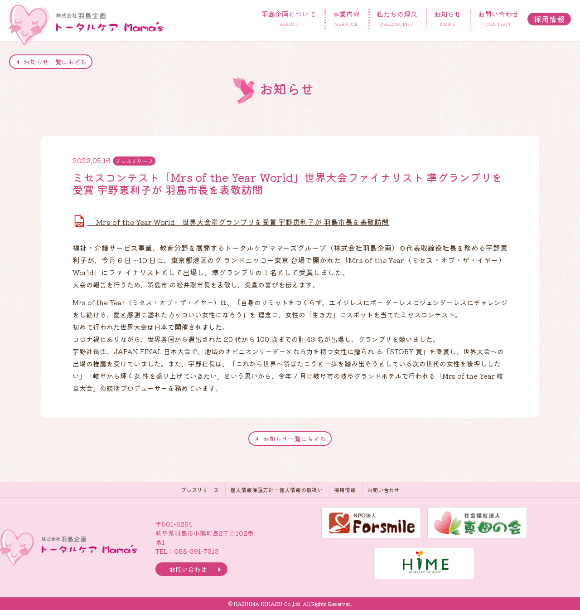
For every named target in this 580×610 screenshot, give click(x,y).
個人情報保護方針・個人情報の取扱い (276, 489)
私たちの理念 (397, 18)
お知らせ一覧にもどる (55, 61)
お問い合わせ (498, 18)
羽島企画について (288, 18)
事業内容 (346, 18)
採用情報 (549, 18)
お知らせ (447, 18)
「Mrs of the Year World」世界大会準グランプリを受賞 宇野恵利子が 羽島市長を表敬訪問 (238, 221)
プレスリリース (200, 489)
